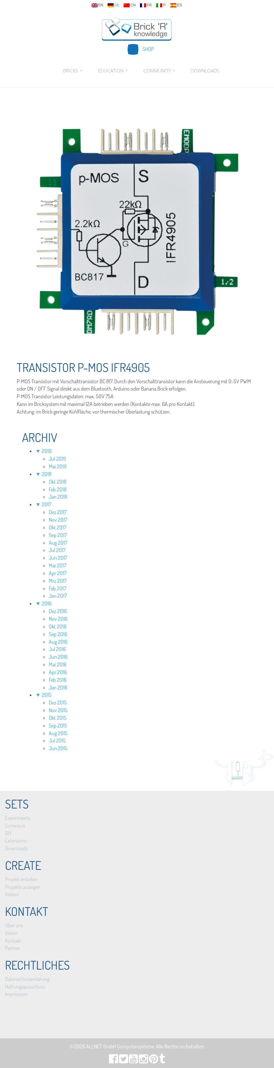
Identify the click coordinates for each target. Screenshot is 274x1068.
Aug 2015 (58, 733)
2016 (46, 603)
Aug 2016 (58, 641)
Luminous (15, 825)
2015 (46, 694)
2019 (46, 451)
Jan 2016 (58, 687)
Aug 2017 (58, 542)
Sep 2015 (58, 725)
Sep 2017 (58, 535)
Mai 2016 (57, 664)
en (100, 5)
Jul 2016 (57, 649)
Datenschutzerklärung (27, 979)
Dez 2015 (58, 702)
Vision (11, 933)
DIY (8, 833)
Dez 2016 (58, 611)
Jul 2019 (57, 458)
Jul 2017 (57, 550)
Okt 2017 (57, 527)
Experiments (17, 818)
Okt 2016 (57, 626)
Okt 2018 (57, 481)
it (164, 5)
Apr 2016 (58, 672)
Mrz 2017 (57, 580)
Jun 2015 (58, 748)
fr (149, 5)
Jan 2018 (58, 496)
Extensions (16, 840)
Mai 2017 (57, 565)
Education (113, 70)
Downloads (205, 70)
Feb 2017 (57, 588)
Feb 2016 (57, 679)
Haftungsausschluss (25, 986)
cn (133, 5)
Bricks (73, 70)
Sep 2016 (58, 634)
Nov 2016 (58, 618)
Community (159, 70)
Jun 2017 (58, 557)
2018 (46, 474)
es (179, 5)
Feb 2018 (57, 489)
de (116, 5)
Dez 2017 (57, 512)
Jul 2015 (57, 740)
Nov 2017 (58, 519)
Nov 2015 (58, 710)
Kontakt (13, 940)
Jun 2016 (58, 656)
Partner (12, 948)
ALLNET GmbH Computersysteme (120, 1046)
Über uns (14, 925)
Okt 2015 (57, 717)
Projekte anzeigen (22, 887)
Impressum (16, 994)
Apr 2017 (57, 573)
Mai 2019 (57, 466)
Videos (12, 894)
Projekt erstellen (21, 879)
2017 (46, 504)
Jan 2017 (58, 595)
